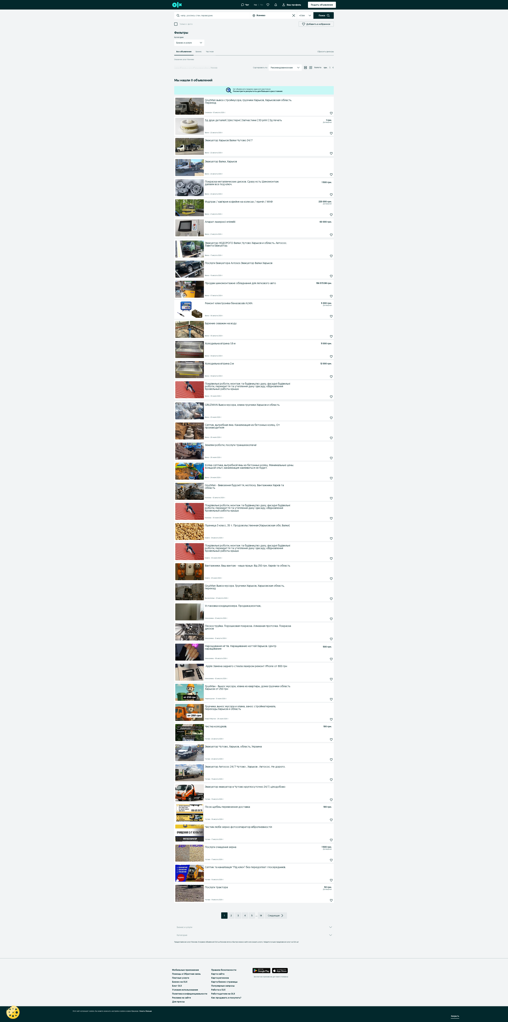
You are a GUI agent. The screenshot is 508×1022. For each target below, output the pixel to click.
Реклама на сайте (181, 997)
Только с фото (186, 24)
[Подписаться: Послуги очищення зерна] (331, 860)
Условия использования (185, 989)
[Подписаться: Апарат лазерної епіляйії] (331, 234)
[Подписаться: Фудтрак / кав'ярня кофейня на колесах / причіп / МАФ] (331, 214)
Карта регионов (220, 978)
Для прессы (178, 1001)
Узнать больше (145, 1011)
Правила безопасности (223, 970)
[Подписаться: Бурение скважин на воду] (331, 336)
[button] (189, 43)
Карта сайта (217, 974)
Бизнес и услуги (187, 68)
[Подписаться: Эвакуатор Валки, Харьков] (331, 174)
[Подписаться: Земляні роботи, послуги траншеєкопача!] (331, 458)
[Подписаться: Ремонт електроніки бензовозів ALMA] (331, 316)
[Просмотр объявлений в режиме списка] (305, 67)
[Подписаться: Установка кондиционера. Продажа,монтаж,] (331, 618)
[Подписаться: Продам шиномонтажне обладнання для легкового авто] (331, 296)
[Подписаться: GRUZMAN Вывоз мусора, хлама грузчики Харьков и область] (331, 417)
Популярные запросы (223, 985)
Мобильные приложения (185, 970)
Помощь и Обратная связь (186, 974)
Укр (255, 5)
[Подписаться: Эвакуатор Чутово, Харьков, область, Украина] (331, 759)
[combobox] (215, 15)
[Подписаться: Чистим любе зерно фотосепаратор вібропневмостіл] (331, 839)
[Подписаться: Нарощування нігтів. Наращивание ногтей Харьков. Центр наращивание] (331, 659)
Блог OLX (177, 985)
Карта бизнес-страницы (224, 981)
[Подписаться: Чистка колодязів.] (331, 739)
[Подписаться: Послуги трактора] (331, 900)
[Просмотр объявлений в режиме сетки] (310, 67)
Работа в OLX (218, 989)
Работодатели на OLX (223, 993)
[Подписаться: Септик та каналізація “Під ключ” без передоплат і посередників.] (331, 880)
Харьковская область (202, 68)
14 (261, 915)
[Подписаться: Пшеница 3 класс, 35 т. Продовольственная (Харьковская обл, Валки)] (331, 538)
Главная (177, 68)
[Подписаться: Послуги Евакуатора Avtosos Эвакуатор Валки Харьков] (331, 276)
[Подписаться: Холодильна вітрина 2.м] (331, 376)
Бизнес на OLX (179, 981)
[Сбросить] (293, 15)
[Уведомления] (275, 4)
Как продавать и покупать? (226, 997)
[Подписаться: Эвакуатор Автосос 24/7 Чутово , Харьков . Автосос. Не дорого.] (331, 779)
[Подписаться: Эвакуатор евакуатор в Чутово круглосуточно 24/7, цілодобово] (331, 799)
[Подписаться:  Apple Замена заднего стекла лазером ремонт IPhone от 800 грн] (331, 679)
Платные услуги (180, 978)
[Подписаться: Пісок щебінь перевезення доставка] (331, 819)
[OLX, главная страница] (177, 5)
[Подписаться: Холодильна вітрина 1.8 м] (331, 356)
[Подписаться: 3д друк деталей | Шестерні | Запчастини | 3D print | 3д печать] (331, 133)
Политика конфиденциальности (189, 993)
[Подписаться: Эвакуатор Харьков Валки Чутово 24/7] (331, 153)
